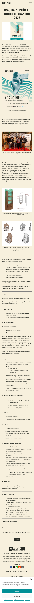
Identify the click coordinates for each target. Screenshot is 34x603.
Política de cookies (8, 600)
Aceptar (17, 591)
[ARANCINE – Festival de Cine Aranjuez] (15, 3)
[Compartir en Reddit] (19, 567)
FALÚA (4, 338)
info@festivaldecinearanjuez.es (14, 506)
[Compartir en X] (14, 567)
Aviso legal (27, 600)
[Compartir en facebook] (11, 567)
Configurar (17, 596)
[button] (31, 579)
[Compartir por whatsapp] (17, 567)
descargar (16, 281)
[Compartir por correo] (22, 567)
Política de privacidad (19, 600)
